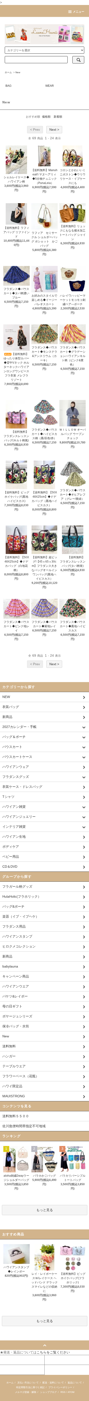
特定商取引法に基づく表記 (30, 1387)
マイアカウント (11, 1359)
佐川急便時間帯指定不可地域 (24, 1126)
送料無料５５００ (15, 1116)
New (17, 72)
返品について (75, 1382)
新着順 (58, 116)
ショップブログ (48, 1392)
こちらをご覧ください (53, 1352)
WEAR (49, 85)
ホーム (8, 72)
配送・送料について (53, 1382)
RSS (63, 1392)
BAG (8, 85)
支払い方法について (28, 1382)
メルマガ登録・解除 (25, 1392)
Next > (54, 129)
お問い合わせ (10, 1369)
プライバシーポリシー (60, 1387)
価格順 (46, 116)
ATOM (71, 1392)
